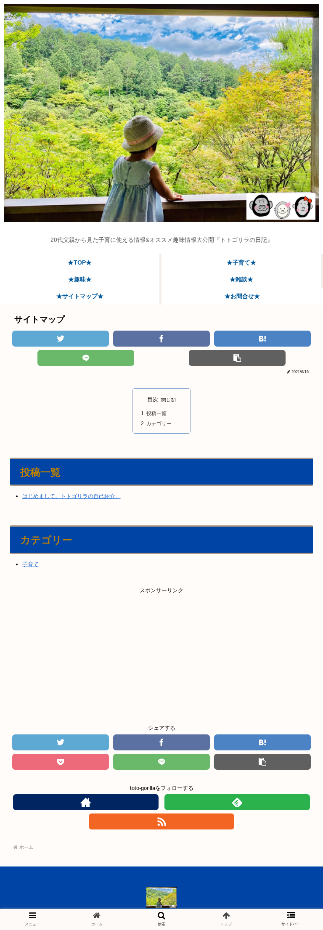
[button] (293, 761)
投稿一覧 (156, 413)
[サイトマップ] (262, 339)
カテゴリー (159, 423)
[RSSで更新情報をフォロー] (161, 821)
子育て (30, 564)
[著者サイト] (86, 802)
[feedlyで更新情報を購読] (237, 802)
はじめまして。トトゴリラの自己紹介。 (71, 496)
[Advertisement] (161, 654)
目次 (152, 399)
